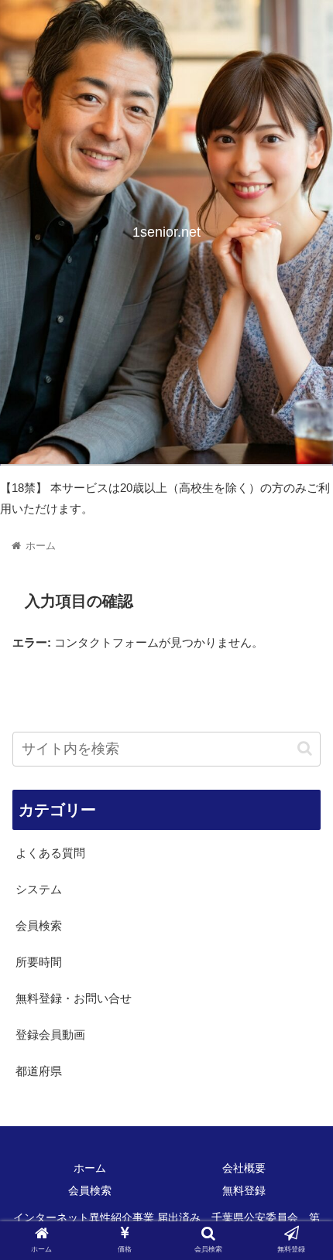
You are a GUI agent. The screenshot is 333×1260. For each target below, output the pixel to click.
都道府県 (38, 1070)
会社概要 (244, 1168)
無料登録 (244, 1190)
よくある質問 (50, 852)
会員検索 (38, 925)
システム (38, 889)
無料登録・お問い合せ (73, 998)
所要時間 (38, 961)
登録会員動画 (50, 1034)
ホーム (90, 1168)
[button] (304, 748)
